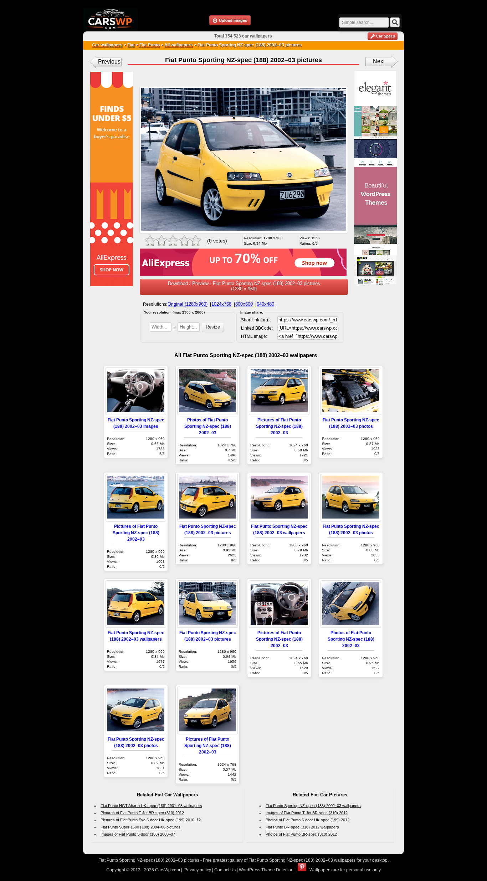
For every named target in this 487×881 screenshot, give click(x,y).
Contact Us (225, 869)
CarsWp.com (167, 869)
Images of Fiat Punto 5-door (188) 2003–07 (138, 834)
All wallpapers (178, 44)
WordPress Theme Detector (265, 869)
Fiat (131, 44)
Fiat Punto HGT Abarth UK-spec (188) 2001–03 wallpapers (151, 806)
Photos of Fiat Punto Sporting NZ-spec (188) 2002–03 (207, 426)
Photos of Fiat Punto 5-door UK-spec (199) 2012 (307, 820)
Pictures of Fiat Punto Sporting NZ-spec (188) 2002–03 (279, 426)
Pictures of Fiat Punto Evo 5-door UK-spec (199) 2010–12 (151, 820)
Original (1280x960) (187, 304)
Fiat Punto (149, 44)
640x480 (265, 304)
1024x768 (221, 304)
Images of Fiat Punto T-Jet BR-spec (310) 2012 (307, 813)
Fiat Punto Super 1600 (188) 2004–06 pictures (140, 827)
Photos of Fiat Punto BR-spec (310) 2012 (301, 834)
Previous (109, 62)
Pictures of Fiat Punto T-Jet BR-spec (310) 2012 (142, 813)
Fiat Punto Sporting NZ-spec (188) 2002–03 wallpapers (313, 806)
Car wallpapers (107, 44)
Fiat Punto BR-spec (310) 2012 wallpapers (302, 827)
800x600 (244, 304)
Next (379, 61)
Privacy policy (197, 869)
